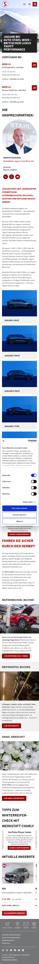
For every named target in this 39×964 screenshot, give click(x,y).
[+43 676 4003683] (11, 176)
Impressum (6, 943)
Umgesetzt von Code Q (9, 960)
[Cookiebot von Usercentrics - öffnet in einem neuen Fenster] (28, 441)
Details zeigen (28, 502)
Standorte (17, 928)
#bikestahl (7, 950)
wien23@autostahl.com (11, 97)
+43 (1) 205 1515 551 (9, 94)
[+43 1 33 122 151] (5, 176)
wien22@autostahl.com (11, 75)
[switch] (34, 481)
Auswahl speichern (19, 515)
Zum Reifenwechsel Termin (16, 656)
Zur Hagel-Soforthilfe (14, 798)
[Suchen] (29, 4)
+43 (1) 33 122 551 (8, 71)
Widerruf (19, 521)
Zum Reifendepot (11, 726)
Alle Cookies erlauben (19, 508)
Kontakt (26, 928)
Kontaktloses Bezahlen (11, 935)
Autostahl (11, 950)
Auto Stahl (19, 950)
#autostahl (3, 950)
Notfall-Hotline (7, 928)
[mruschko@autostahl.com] (17, 176)
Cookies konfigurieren (19, 534)
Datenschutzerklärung (11, 938)
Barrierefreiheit (8, 940)
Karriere (34, 928)
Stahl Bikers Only (15, 950)
